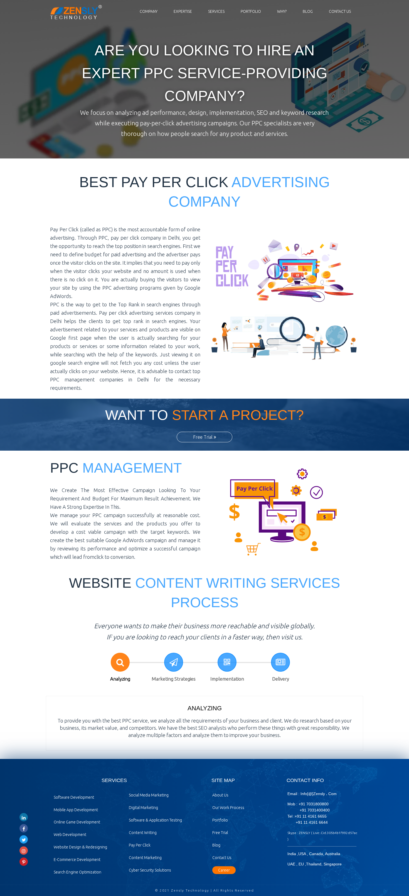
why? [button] (282, 11)
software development (74, 797)
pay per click (140, 845)
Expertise (183, 11)
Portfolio (251, 11)
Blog (308, 11)
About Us (220, 795)
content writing (143, 832)
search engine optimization (77, 872)
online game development (77, 822)
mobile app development (76, 810)
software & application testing (155, 820)
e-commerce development (77, 859)
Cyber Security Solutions (150, 870)
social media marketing (149, 795)
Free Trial (203, 437)
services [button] (216, 11)
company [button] (148, 11)
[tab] (120, 668)
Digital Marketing (143, 807)
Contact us (340, 11)
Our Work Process (228, 807)
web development (70, 834)
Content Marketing (145, 857)
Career (224, 870)
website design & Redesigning (80, 847)
